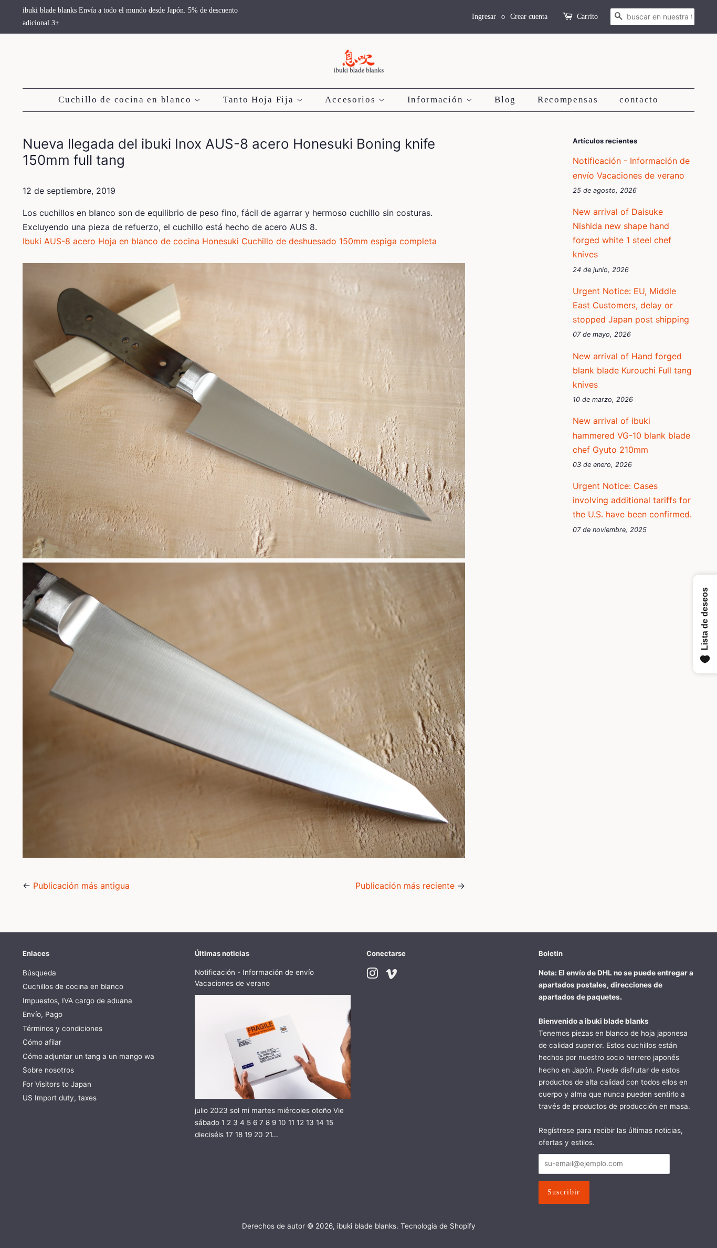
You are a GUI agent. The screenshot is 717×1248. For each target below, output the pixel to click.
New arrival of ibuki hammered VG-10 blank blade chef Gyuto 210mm (631, 434)
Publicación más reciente (405, 885)
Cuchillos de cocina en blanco (73, 986)
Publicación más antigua (81, 885)
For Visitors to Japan (57, 1084)
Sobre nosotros (48, 1070)
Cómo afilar (42, 1042)
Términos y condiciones (62, 1028)
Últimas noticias (222, 953)
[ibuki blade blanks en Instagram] (372, 975)
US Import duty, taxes (60, 1098)
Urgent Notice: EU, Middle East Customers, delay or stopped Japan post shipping (631, 305)
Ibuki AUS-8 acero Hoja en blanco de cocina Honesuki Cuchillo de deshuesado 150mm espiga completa (230, 241)
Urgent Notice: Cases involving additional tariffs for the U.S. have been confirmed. (632, 500)
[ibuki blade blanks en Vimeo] (391, 975)
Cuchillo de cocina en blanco (126, 100)
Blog (505, 100)
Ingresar (484, 16)
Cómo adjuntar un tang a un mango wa (88, 1056)
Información (436, 100)
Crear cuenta (528, 16)
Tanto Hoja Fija (260, 100)
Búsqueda (39, 973)
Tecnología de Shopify (438, 1226)
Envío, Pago (42, 1014)
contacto (639, 100)
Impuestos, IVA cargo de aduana (77, 1000)
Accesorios (351, 100)
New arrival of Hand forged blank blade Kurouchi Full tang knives (632, 370)
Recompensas (567, 100)
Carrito (587, 16)
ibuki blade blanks (366, 1226)
